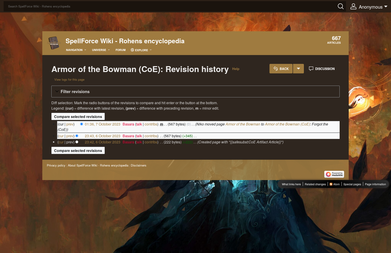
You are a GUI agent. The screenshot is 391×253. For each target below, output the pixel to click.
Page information (375, 184)
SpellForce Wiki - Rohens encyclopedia (125, 41)
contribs (151, 124)
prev (69, 124)
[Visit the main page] (54, 42)
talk (139, 124)
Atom (336, 184)
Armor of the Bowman (243, 124)
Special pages (352, 184)
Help (235, 68)
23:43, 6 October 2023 (102, 135)
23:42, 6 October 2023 (102, 142)
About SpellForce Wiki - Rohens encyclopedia (98, 165)
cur (61, 135)
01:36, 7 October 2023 (102, 124)
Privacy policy (56, 165)
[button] (195, 91)
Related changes (315, 184)
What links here (291, 184)
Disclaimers (138, 165)
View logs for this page (69, 79)
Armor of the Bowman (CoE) (287, 124)
